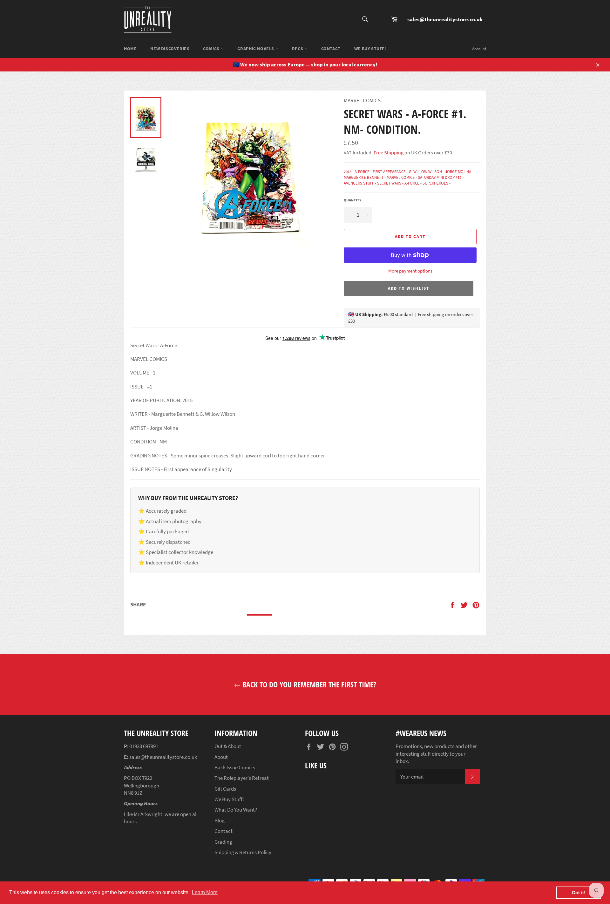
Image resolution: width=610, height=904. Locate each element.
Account (479, 48)
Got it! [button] (579, 892)
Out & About (227, 746)
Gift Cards (225, 788)
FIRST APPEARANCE (389, 171)
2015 (347, 171)
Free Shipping (388, 152)
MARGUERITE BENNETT (363, 177)
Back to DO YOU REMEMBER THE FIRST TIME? (308, 684)
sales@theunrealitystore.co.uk (445, 19)
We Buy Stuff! (370, 48)
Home (130, 48)
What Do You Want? (235, 809)
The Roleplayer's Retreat (241, 777)
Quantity (352, 200)
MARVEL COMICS (401, 177)
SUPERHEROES (435, 183)
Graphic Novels (256, 48)
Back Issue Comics (234, 767)
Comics (211, 48)
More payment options (410, 271)
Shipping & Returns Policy (242, 852)
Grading (223, 841)
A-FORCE (362, 171)
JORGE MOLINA (458, 171)
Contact (331, 48)
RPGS (298, 48)
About (221, 756)
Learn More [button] (205, 892)
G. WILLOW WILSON (425, 171)
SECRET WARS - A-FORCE (398, 183)
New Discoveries (169, 48)
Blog (219, 820)
